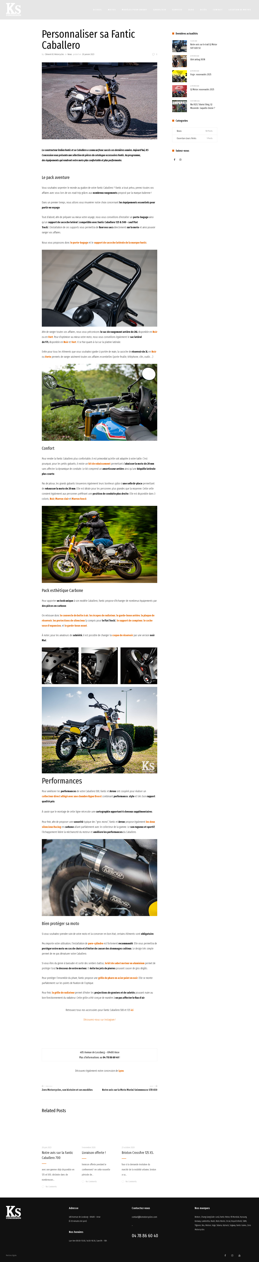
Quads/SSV (159, 10)
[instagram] (180, 159)
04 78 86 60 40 (145, 1235)
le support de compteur (129, 620)
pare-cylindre (95, 943)
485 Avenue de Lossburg (78, 1217)
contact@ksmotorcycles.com (144, 1217)
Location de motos (240, 10)
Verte (48, 356)
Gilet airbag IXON (197, 59)
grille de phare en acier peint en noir (118, 978)
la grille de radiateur (63, 992)
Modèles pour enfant (134, 10)
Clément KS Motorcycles (54, 54)
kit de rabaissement (99, 463)
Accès (203, 10)
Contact (218, 10)
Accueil (97, 10)
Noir (66, 342)
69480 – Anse (95, 1217)
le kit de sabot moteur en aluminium (124, 963)
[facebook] (174, 159)
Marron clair (62, 498)
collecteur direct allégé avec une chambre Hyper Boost (72, 796)
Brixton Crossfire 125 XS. (138, 1153)
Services (177, 10)
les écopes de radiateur (102, 615)
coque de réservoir (122, 635)
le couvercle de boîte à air (74, 615)
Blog (191, 10)
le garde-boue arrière (128, 615)
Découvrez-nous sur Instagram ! (99, 1019)
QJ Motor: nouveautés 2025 (202, 89)
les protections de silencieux (69, 620)
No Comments (51, 1186)
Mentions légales (11, 1255)
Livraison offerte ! (94, 1153)
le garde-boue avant (76, 625)
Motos (112, 10)
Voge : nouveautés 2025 (200, 74)
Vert (73, 342)
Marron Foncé (79, 498)
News (70, 54)
